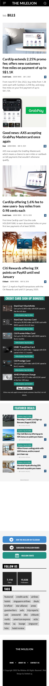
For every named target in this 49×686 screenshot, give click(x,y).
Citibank (5, 281)
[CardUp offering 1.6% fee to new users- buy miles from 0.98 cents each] (24, 180)
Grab (4, 146)
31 (45, 456)
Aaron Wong (17, 77)
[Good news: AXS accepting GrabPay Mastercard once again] (24, 111)
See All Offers (24, 388)
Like (9, 573)
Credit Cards (7, 77)
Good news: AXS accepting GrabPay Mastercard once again (22, 137)
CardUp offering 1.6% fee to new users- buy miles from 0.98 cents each (23, 206)
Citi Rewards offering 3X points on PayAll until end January (21, 272)
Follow (24, 573)
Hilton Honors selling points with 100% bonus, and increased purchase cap (30, 451)
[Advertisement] (24, 506)
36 (45, 146)
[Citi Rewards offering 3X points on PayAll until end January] (24, 247)
